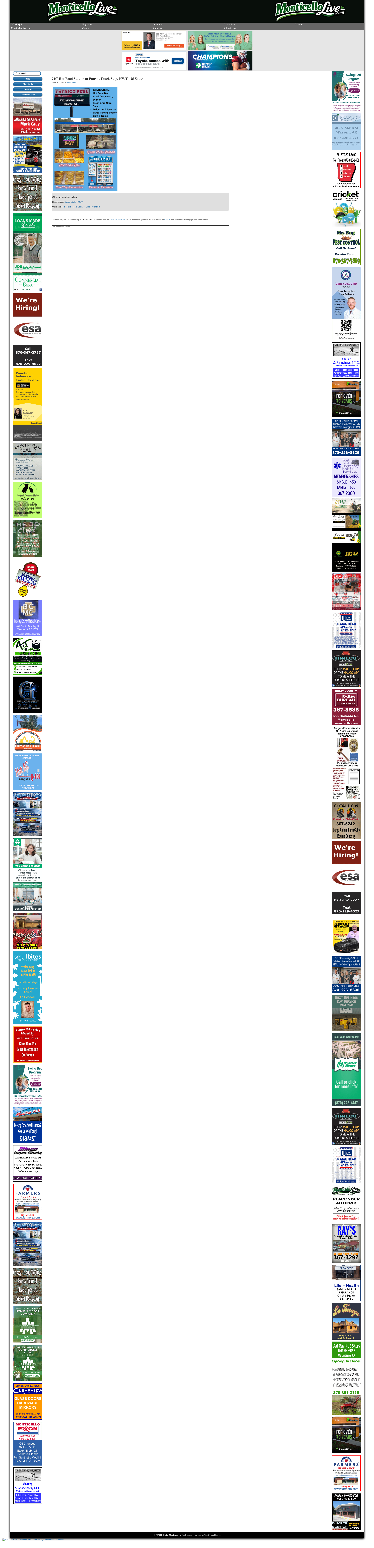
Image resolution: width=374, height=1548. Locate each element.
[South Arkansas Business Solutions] (346, 188)
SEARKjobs (17, 24)
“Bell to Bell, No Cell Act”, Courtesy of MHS (82, 207)
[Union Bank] (346, 648)
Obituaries (158, 24)
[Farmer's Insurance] (27, 1219)
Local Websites (28, 94)
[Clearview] (27, 1419)
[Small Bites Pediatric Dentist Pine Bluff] (27, 1023)
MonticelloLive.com (21, 28)
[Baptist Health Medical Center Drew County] (220, 70)
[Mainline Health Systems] (220, 50)
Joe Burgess (71, 82)
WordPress (209, 1535)
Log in (217, 1535)
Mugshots (87, 24)
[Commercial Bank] (27, 291)
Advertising (230, 28)
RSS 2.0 (167, 220)
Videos (85, 28)
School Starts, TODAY (74, 202)
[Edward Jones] (154, 50)
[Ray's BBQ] (346, 1262)
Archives (157, 28)
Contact (299, 24)
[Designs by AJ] (27, 674)
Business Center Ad (118, 220)
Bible (27, 79)
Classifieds (230, 24)
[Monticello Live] (154, 70)
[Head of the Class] (27, 556)
